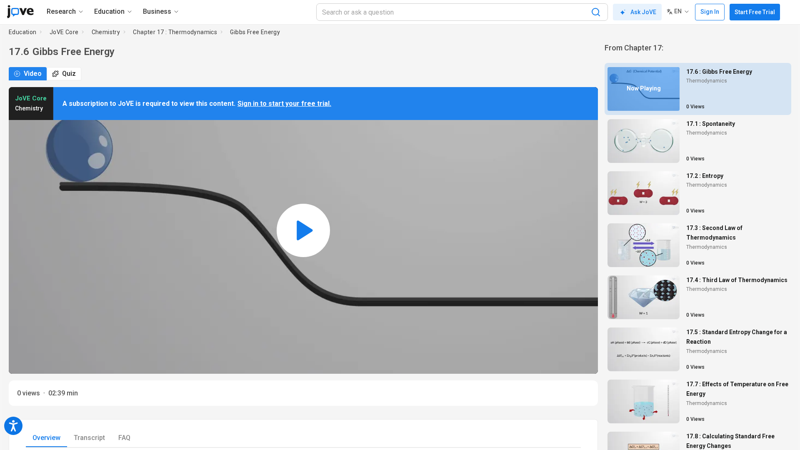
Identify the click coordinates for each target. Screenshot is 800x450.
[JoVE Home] (20, 11)
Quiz (69, 74)
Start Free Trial (755, 12)
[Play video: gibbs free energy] (303, 230)
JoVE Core (64, 32)
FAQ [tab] (124, 438)
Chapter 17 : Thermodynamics (175, 32)
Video (33, 74)
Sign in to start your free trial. (284, 104)
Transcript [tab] (89, 438)
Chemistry (106, 32)
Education (23, 32)
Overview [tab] (46, 438)
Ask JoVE (643, 12)
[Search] (596, 12)
